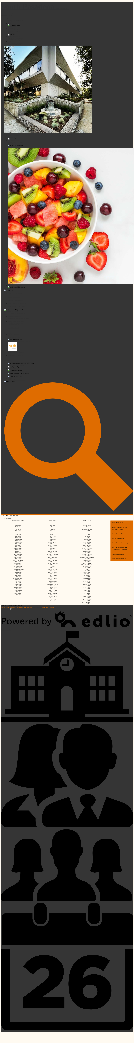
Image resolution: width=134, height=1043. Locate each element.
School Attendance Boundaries (17, 313)
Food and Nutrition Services (16, 147)
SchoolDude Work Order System (17, 372)
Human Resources (13, 135)
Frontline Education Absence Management (20, 362)
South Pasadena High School (16, 306)
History (10, 23)
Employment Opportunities (16, 365)
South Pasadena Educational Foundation (19, 341)
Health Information (13, 324)
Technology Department (15, 144)
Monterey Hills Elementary (16, 300)
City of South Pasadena (15, 334)
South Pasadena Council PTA (16, 352)
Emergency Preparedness (15, 38)
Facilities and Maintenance (15, 285)
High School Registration (15, 323)
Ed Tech (10, 378)
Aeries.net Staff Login (14, 375)
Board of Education (13, 22)
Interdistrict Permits (13, 328)
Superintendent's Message (15, 20)
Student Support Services (15, 142)
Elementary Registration (15, 316)
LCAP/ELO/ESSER (14, 31)
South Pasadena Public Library (17, 338)
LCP (9, 41)
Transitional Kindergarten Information (19, 318)
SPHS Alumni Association (15, 355)
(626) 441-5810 (37, 607)
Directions (11, 33)
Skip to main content (7, 14)
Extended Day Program (15, 288)
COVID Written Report (15, 40)
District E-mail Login (14, 368)
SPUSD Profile (12, 28)
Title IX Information (14, 36)
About (2, 515)
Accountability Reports (14, 30)
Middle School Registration (16, 321)
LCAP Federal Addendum (15, 43)
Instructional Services (14, 140)
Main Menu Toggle (6, 15)
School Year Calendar (14, 44)
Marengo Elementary (14, 297)
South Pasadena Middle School (17, 303)
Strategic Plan (12, 26)
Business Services (13, 137)
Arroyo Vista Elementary (15, 293)
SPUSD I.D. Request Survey (16, 380)
